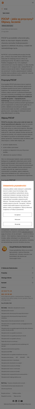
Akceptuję (17, 224)
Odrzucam (17, 219)
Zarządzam (17, 215)
